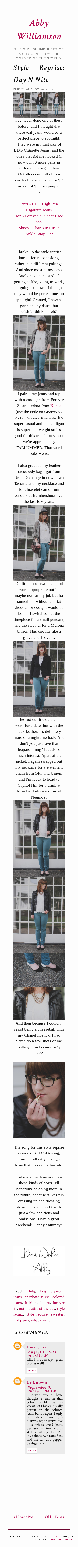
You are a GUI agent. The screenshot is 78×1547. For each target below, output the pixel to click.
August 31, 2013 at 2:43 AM (42, 1354)
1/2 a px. (53, 1536)
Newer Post (25, 1517)
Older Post (54, 1517)
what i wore (40, 1320)
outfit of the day (42, 1308)
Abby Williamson (61, 1540)
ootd (23, 1308)
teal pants (21, 1320)
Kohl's (55, 405)
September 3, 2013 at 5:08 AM (42, 1389)
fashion (31, 1302)
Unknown (37, 1382)
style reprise (37, 1314)
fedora (45, 1302)
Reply (32, 1370)
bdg (32, 1291)
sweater (57, 1314)
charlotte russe (37, 1297)
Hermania (37, 1347)
